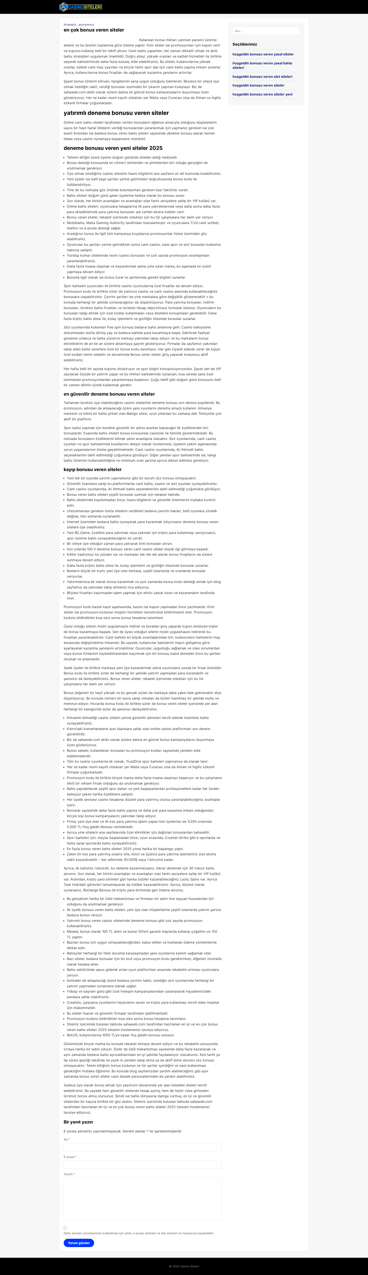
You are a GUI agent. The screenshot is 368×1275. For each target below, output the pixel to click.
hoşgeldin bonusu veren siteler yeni (262, 94)
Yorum (69, 1174)
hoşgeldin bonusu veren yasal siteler (263, 54)
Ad (67, 1139)
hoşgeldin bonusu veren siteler (259, 85)
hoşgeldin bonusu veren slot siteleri (262, 76)
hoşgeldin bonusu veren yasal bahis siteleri (262, 65)
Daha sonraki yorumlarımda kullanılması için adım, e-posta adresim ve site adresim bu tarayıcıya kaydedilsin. (139, 1233)
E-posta (70, 1157)
